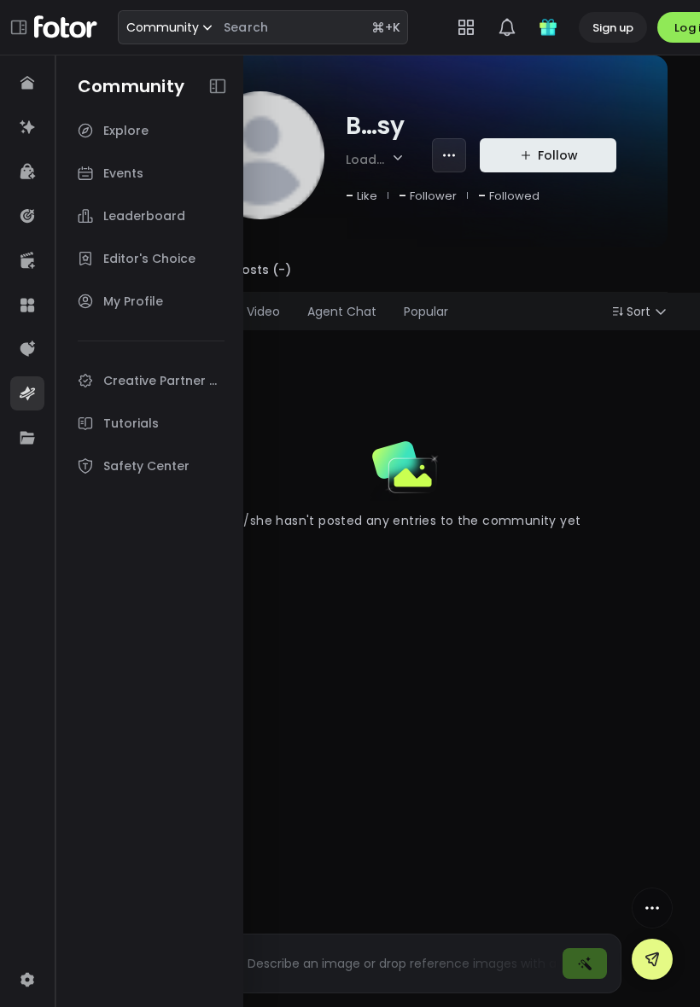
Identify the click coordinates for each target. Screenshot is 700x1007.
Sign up (612, 28)
